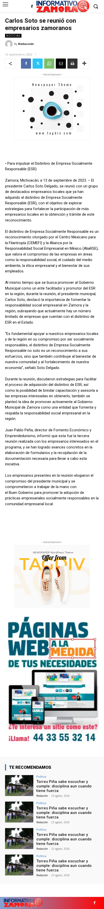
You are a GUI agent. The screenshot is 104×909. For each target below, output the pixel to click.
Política (41, 776)
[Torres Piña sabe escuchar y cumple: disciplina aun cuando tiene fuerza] (19, 785)
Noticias (13, 35)
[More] (84, 64)
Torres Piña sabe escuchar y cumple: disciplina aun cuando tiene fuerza (64, 786)
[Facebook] (32, 7)
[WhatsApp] (49, 64)
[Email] (61, 64)
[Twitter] (38, 64)
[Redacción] (9, 44)
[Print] (72, 64)
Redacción (26, 44)
